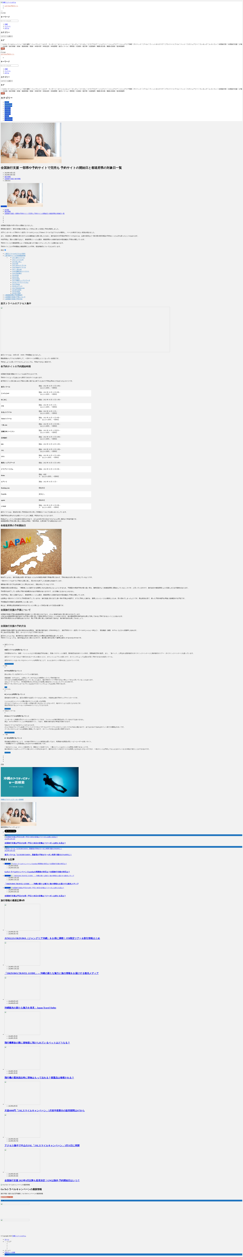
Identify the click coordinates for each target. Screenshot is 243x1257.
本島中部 (8, 110)
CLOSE (3, 13)
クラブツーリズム (20, 282)
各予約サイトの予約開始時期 (15, 255)
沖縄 (6, 24)
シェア (9, 1241)
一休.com (17, 269)
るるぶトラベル (19, 265)
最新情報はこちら (7, 1197)
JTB (15, 263)
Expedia (16, 290)
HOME (7, 210)
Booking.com (18, 288)
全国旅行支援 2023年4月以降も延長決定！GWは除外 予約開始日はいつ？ (42, 1180)
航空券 (7, 116)
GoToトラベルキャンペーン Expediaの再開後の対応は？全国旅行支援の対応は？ (37, 872)
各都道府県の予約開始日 (13, 295)
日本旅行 (17, 273)
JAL (15, 277)
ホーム (7, 1239)
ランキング (8, 104)
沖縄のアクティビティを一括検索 (12, 799)
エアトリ (17, 286)
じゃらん (8, 709)
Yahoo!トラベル (19, 267)
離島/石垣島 (9, 120)
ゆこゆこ (17, 261)
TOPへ (7, 1254)
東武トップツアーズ (21, 280)
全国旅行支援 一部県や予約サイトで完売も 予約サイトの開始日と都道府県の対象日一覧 (35, 213)
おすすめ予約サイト (11, 6)
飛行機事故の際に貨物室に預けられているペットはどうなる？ (37, 1042)
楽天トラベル (18, 257)
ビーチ (7, 102)
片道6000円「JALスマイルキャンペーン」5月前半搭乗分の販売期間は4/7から (45, 1110)
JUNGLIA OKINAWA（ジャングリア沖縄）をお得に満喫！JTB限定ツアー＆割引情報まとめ (52, 938)
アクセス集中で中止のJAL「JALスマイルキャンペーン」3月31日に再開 (42, 1145)
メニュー (8, 1250)
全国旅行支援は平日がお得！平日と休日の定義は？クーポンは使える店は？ (35, 896)
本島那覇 (8, 114)
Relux (16, 284)
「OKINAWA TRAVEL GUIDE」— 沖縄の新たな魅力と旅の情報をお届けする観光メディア (42, 884)
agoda (16, 291)
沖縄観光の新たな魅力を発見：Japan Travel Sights (30, 1007)
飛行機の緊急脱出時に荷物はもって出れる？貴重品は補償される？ (39, 1077)
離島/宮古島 (9, 118)
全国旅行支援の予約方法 (13, 299)
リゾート (8, 26)
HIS (15, 275)
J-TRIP (16, 293)
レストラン (8, 106)
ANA (16, 278)
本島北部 (8, 112)
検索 (3, 48)
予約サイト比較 (10, 1252)
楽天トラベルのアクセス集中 (15, 253)
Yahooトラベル (10, 732)
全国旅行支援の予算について (15, 297)
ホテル (7, 28)
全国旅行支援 (9, 179)
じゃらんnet (17, 259)
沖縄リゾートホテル (19, 1236)
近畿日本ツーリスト (20, 271)
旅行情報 (8, 108)
